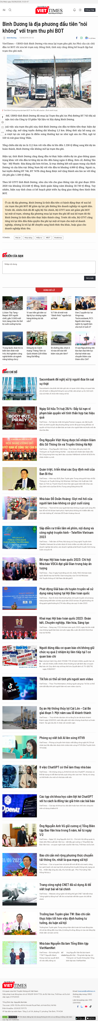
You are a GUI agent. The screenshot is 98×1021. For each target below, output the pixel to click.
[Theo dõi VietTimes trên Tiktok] (90, 1006)
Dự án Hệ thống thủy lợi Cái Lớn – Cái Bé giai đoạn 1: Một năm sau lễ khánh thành (65, 710)
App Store (80, 1018)
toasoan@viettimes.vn (86, 991)
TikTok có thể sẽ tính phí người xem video (66, 679)
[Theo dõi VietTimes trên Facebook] (78, 1006)
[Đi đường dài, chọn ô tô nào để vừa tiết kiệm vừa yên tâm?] (61, 338)
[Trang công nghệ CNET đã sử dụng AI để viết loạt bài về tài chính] (19, 894)
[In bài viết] (81, 37)
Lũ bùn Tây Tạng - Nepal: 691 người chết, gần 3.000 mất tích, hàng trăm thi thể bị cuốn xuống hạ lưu (12, 318)
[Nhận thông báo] (74, 10)
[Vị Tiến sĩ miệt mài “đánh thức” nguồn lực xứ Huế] (61, 303)
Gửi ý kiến (90, 278)
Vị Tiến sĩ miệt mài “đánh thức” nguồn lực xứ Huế (61, 315)
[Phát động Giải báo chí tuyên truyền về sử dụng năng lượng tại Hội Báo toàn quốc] (19, 598)
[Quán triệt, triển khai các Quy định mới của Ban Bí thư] (19, 478)
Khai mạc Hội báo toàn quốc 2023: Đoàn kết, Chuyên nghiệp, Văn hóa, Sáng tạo (65, 620)
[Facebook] (77, 38)
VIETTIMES (49, 10)
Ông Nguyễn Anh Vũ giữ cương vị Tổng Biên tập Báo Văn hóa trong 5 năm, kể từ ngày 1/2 (67, 830)
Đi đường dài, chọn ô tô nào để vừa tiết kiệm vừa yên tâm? (60, 351)
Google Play (91, 1018)
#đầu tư (39, 238)
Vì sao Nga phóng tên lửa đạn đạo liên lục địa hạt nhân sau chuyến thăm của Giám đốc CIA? (85, 354)
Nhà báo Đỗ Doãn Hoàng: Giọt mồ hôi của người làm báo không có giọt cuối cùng (65, 501)
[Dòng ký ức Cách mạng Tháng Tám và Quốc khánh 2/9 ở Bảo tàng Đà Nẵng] (37, 338)
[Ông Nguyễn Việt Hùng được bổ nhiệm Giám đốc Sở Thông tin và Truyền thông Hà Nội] (19, 449)
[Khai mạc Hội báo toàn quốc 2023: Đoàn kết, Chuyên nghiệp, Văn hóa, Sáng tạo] (19, 627)
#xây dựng (28, 238)
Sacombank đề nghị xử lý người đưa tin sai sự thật (66, 381)
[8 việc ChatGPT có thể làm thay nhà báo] (19, 776)
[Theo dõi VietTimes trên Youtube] (86, 1006)
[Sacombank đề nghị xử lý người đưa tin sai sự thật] (19, 388)
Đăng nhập (89, 10)
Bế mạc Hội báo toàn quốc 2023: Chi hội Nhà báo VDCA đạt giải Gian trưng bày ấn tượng (65, 563)
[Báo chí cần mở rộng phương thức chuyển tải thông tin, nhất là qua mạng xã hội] (19, 864)
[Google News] (90, 38)
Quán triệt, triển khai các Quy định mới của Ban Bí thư (67, 471)
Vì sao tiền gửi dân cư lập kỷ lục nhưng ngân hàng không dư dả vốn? (36, 316)
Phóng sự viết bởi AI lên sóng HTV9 (62, 738)
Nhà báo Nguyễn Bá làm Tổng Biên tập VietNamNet (63, 945)
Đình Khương (11, 38)
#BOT (48, 238)
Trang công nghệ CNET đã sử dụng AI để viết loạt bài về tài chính (65, 887)
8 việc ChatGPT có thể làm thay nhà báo (65, 767)
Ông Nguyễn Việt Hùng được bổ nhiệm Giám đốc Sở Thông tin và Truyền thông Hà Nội (67, 442)
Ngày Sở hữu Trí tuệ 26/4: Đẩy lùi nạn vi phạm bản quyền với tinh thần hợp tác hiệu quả (67, 413)
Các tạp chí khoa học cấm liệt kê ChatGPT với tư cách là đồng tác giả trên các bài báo (67, 798)
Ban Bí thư (41, 663)
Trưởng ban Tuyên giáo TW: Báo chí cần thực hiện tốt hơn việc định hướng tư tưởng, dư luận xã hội (64, 918)
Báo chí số (10, 372)
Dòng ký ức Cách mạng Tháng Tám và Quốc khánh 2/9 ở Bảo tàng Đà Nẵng (37, 352)
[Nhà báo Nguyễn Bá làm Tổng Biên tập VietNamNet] (19, 952)
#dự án (18, 238)
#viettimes (58, 238)
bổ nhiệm (63, 953)
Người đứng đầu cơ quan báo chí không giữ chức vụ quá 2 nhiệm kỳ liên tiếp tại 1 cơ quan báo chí (66, 652)
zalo (82, 1006)
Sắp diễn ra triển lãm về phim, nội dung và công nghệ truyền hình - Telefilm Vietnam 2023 (66, 532)
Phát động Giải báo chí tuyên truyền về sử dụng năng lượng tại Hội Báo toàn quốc (66, 591)
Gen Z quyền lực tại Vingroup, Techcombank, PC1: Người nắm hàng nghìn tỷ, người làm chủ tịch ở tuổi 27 (84, 319)
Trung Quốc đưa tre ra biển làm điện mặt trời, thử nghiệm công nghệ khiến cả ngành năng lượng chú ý (12, 354)
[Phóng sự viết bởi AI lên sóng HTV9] (19, 747)
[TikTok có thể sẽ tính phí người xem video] (19, 688)
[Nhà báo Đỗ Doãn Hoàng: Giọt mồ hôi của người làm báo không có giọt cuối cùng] (19, 508)
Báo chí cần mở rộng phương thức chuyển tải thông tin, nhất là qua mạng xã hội (66, 857)
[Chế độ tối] (80, 10)
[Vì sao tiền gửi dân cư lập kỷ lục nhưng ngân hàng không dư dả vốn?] (37, 303)
